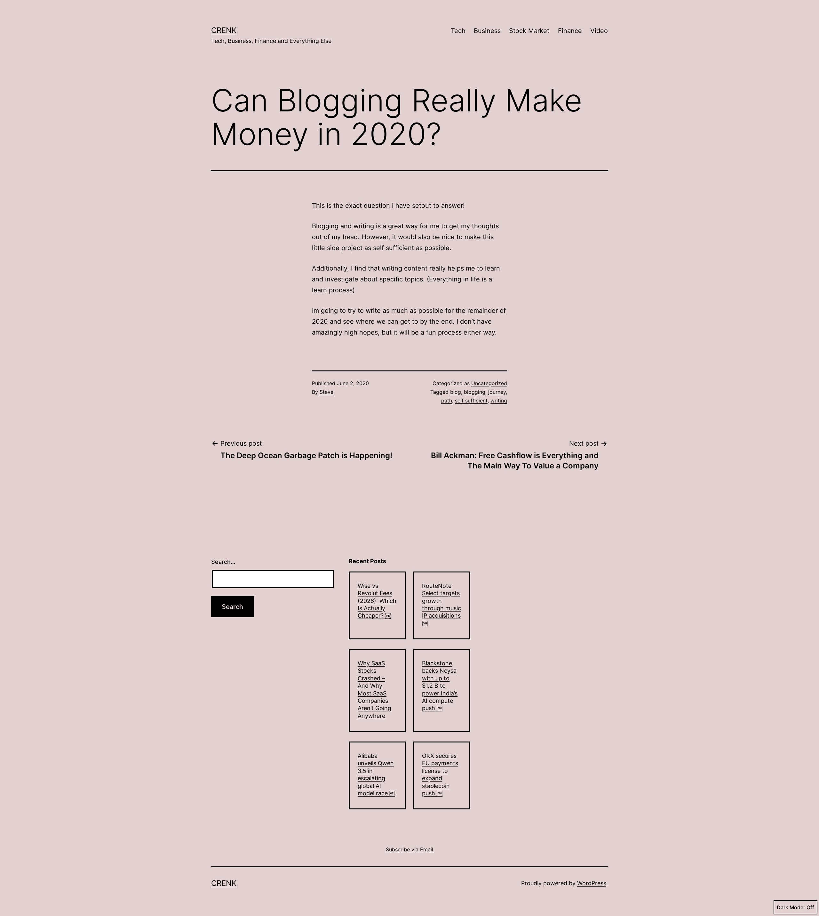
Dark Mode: (791, 907)
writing (498, 400)
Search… (223, 561)
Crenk (224, 30)
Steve (326, 392)
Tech (458, 31)
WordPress (591, 883)
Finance (570, 31)
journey (497, 392)
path (446, 400)
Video (599, 31)
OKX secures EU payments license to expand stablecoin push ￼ (440, 774)
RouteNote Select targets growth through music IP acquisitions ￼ (441, 604)
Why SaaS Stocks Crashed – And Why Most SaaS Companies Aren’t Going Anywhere (374, 689)
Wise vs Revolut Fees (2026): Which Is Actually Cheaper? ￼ (377, 600)
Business (487, 31)
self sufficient (471, 400)
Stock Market (529, 31)
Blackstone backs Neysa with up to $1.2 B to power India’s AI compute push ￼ (439, 685)
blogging (474, 392)
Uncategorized (489, 383)
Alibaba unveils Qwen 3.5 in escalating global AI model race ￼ (376, 774)
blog (455, 392)
